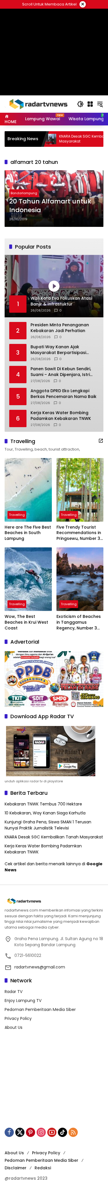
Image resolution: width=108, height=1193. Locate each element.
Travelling (17, 514)
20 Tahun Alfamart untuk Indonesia (50, 206)
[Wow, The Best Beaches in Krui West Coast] (28, 579)
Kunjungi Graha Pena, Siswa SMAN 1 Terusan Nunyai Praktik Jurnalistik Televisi (48, 825)
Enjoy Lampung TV (23, 1000)
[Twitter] (19, 1132)
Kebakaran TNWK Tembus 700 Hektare (43, 804)
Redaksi (43, 1168)
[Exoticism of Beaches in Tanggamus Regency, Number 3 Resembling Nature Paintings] (80, 579)
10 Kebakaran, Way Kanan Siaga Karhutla (45, 813)
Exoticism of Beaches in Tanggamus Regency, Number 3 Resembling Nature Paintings (78, 622)
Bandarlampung (24, 193)
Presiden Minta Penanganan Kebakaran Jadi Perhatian (60, 328)
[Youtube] (51, 1132)
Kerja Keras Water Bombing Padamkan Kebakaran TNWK (61, 415)
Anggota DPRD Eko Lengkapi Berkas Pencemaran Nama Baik (63, 393)
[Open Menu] (90, 104)
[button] (80, 104)
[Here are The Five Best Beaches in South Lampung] (28, 490)
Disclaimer (15, 1168)
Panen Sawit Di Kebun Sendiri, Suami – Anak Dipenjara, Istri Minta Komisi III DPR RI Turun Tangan (61, 371)
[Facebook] (9, 1132)
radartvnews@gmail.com (39, 967)
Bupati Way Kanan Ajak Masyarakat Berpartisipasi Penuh (58, 349)
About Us (13, 1027)
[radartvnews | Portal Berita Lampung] (38, 104)
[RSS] (73, 1132)
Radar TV (13, 991)
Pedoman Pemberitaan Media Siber (40, 1009)
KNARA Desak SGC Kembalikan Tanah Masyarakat (54, 837)
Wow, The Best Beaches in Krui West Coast (26, 622)
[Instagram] (41, 1132)
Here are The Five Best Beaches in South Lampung (28, 533)
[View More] (100, 440)
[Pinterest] (30, 1132)
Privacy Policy (18, 1018)
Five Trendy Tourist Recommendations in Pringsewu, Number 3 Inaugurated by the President (78, 533)
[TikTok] (62, 1132)
